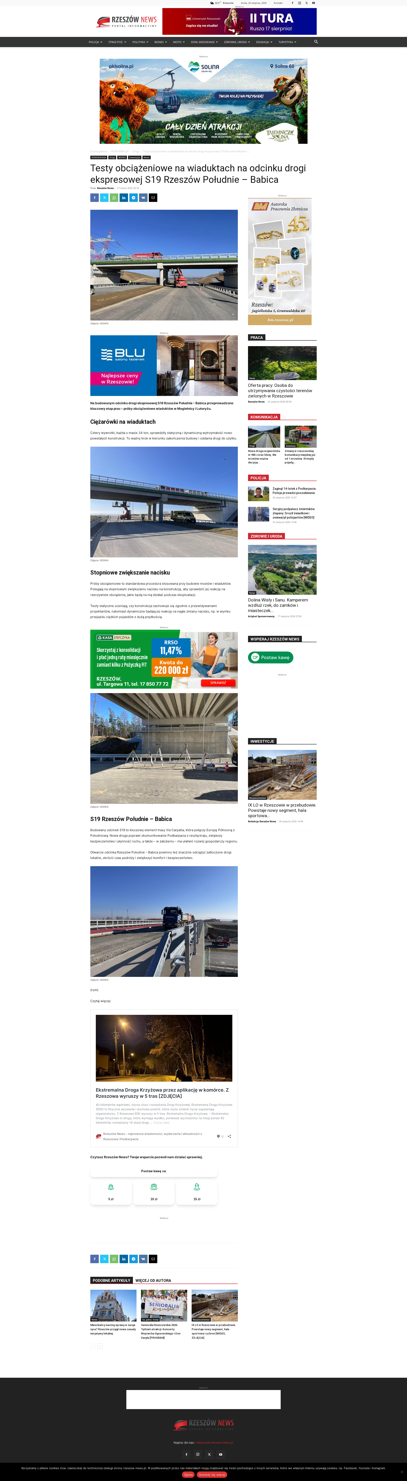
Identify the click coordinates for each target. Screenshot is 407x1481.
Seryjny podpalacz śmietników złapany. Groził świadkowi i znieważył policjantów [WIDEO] (294, 513)
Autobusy (290, 445)
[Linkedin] (124, 197)
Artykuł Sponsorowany (261, 616)
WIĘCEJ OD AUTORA (153, 1280)
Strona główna (98, 151)
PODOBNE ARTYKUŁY (111, 1280)
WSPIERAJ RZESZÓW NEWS (275, 639)
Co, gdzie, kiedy (150, 1319)
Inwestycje (134, 157)
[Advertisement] (164, 1226)
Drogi (136, 151)
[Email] (153, 197)
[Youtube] (313, 3)
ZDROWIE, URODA (235, 42)
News (146, 157)
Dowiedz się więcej (212, 1474)
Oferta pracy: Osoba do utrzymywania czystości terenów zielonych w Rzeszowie (280, 391)
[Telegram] (133, 197)
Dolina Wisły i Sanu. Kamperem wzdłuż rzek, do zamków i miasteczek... (278, 605)
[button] (316, 42)
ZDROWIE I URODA (266, 536)
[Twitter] (306, 3)
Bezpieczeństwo (201, 1319)
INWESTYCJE (262, 741)
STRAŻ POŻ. (116, 42)
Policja (258, 478)
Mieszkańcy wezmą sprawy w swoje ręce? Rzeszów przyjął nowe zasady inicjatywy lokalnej (113, 1329)
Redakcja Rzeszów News (262, 821)
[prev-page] (93, 1346)
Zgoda (188, 1474)
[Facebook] (292, 3)
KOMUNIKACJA (120, 151)
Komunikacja (264, 417)
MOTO (177, 42)
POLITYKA (138, 42)
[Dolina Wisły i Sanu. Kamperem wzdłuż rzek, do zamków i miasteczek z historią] (282, 570)
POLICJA (94, 42)
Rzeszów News (105, 188)
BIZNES (159, 42)
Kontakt (278, 2)
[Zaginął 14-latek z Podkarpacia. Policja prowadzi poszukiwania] (258, 494)
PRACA (257, 337)
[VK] (143, 197)
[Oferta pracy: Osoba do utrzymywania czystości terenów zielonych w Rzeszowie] (282, 363)
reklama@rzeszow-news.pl (214, 1442)
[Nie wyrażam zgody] (402, 1472)
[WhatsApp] (114, 197)
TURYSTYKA (286, 42)
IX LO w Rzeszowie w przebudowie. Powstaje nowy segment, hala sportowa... (282, 810)
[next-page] (99, 1346)
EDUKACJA (262, 42)
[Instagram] (299, 3)
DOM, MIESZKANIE (203, 42)
